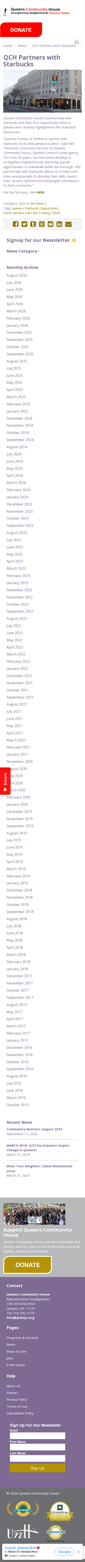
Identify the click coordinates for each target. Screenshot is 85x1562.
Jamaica (18, 213)
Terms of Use (17, 1406)
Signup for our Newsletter (39, 240)
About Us (13, 1386)
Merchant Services (55, 1541)
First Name (18, 1441)
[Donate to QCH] (21, 29)
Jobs (28, 213)
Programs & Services (22, 1337)
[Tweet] (24, 224)
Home (8, 45)
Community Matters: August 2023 (34, 1129)
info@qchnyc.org (20, 1317)
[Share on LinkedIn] (59, 224)
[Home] (5, 12)
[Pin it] (42, 224)
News (22, 45)
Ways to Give (17, 1351)
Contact (12, 1392)
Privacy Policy (17, 1399)
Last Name (18, 1452)
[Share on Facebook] (16, 224)
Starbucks (32, 208)
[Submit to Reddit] (50, 224)
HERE (40, 192)
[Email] (68, 224)
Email (14, 1430)
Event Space (16, 1365)
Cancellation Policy (20, 1413)
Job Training (42, 213)
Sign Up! (37, 1468)
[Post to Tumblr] (33, 224)
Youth (56, 213)
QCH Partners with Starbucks (54, 45)
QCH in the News (32, 203)
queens (18, 208)
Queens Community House (40, 15)
